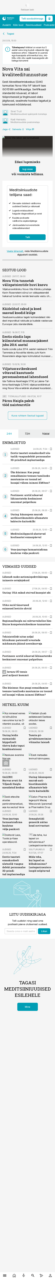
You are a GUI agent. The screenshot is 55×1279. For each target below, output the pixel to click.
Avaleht (6, 25)
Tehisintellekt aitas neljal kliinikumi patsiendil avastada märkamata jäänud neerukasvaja (22, 640)
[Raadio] (23, 1275)
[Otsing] (32, 1275)
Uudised (6, 276)
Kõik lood (18, 25)
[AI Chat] (41, 1275)
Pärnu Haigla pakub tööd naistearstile (18, 403)
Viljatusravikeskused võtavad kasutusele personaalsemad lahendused (25, 373)
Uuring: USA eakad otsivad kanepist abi (26, 592)
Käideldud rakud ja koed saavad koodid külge (21, 311)
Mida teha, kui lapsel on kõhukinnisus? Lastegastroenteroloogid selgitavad (40, 863)
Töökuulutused (17, 396)
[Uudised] (14, 1275)
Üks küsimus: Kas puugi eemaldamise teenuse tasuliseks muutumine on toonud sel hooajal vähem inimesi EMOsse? (27, 691)
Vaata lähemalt (15, 251)
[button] (21, 931)
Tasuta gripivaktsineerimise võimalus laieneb (40, 739)
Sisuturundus (37, 849)
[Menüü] (5, 1275)
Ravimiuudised (33, 25)
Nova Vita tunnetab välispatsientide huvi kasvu (25, 283)
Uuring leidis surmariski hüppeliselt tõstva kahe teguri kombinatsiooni (13, 742)
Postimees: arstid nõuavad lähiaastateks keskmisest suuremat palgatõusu (27, 499)
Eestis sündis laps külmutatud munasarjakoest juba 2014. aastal (25, 340)
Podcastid (49, 25)
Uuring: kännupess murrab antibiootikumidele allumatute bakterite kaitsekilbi (29, 518)
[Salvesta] (51, 449)
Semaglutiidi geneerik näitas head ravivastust (39, 822)
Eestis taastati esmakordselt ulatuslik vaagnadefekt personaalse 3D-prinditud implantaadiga (31, 456)
